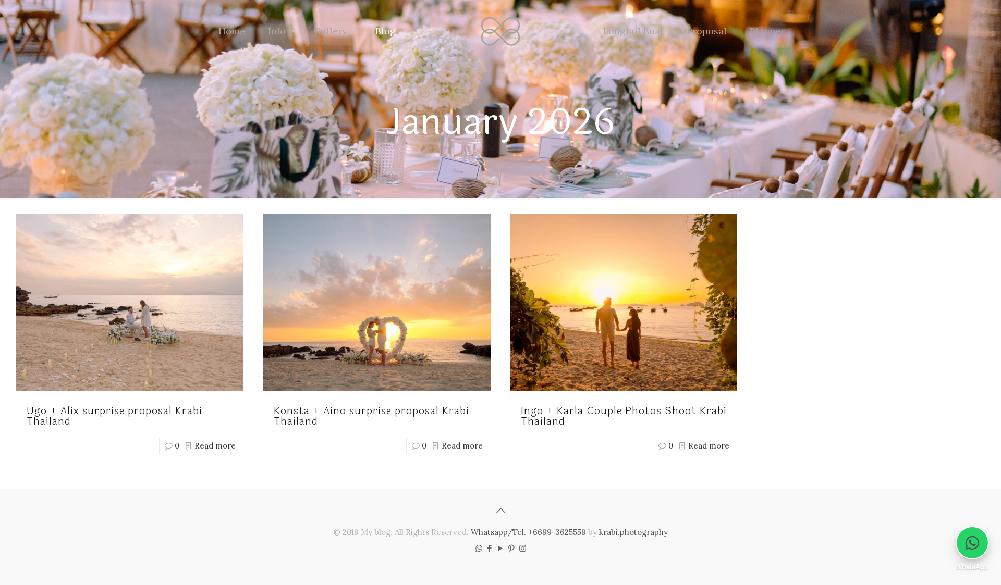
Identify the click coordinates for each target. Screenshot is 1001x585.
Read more (215, 446)
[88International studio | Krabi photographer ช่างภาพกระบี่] (500, 31)
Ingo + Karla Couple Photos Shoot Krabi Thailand (624, 416)
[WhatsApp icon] (479, 548)
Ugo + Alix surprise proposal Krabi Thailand (114, 416)
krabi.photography (633, 532)
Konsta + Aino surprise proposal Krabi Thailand (371, 416)
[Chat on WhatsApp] (972, 542)
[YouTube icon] (501, 548)
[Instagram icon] (523, 548)
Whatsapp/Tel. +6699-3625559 (528, 532)
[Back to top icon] (500, 510)
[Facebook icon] (490, 548)
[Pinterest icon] (512, 548)
